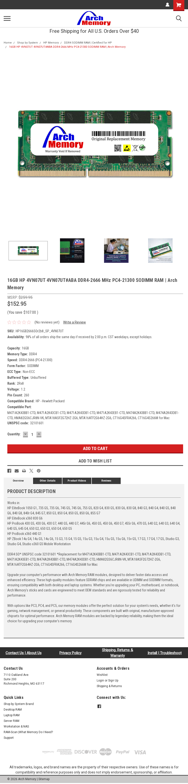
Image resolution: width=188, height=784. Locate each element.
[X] (31, 471)
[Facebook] (9, 471)
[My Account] (167, 5)
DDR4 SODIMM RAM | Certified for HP (88, 42)
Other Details (48, 480)
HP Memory (51, 42)
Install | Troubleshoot (165, 653)
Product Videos (77, 480)
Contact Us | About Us (24, 653)
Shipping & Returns (109, 686)
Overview (18, 480)
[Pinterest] (39, 471)
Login (100, 680)
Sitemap (43, 779)
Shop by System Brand (19, 704)
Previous (7, 143)
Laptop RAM (12, 715)
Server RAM (11, 721)
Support (9, 737)
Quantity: (14, 434)
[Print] (24, 471)
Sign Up (113, 680)
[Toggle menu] (7, 18)
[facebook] (99, 706)
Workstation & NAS (16, 726)
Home (8, 42)
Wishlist (102, 675)
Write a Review (74, 322)
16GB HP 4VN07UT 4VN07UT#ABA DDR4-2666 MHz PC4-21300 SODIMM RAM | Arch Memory (67, 46)
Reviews (106, 480)
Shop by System (27, 42)
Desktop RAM (13, 709)
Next (180, 143)
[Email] (17, 471)
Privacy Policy (70, 653)
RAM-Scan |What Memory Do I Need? (28, 732)
